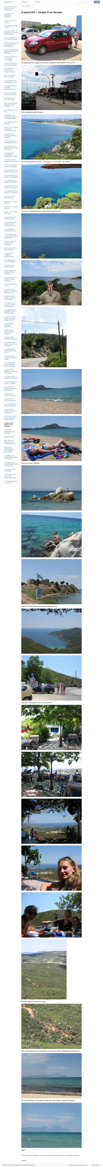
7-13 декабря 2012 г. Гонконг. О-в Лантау (11, 171)
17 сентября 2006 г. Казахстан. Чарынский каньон (10, 476)
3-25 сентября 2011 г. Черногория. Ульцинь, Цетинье (10, 224)
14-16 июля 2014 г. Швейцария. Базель (10, 141)
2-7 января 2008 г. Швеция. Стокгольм (10, 377)
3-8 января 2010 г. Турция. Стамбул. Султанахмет (10, 297)
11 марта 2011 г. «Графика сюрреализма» (9, 254)
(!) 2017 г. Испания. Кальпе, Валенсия (10, 93)
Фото (38, 2)
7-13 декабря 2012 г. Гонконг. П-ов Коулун (11, 191)
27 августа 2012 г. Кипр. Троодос (10, 197)
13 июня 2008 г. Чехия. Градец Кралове (9, 332)
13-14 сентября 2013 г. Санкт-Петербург (11, 165)
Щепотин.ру (8, 2)
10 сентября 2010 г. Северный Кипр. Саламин (10, 272)
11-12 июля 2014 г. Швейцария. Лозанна (11, 160)
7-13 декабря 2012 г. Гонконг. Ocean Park (11, 181)
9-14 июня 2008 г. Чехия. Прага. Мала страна (10, 357)
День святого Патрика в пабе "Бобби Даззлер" (9, 442)
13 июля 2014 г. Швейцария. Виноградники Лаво (10, 154)
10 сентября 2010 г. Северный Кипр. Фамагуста (10, 279)
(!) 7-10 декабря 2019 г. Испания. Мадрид (11, 38)
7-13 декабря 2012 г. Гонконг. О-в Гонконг (11, 186)
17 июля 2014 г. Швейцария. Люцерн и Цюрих (11, 135)
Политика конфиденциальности (78, 1165)
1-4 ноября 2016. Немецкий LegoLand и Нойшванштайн (10, 116)
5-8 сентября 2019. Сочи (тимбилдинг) (10, 64)
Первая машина (9, 437)
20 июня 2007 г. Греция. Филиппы (10, 394)
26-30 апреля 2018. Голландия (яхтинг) (10, 81)
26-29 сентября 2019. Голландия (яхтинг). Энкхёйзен (11, 51)
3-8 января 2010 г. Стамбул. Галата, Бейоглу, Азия (10, 311)
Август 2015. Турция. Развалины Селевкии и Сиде (11, 128)
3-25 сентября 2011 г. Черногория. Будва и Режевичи (11, 236)
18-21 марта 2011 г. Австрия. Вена (10, 248)
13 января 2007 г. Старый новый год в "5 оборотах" (11, 464)
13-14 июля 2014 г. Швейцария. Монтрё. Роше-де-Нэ (11, 147)
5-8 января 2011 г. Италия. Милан (10, 266)
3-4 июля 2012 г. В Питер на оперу (10, 218)
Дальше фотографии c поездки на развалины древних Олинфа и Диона (50, 1155)
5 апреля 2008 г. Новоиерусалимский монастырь (11, 371)
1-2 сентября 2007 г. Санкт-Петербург (11, 382)
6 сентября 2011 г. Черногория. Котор (10, 230)
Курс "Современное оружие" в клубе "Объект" (10, 104)
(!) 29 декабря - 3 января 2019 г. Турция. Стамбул (9, 70)
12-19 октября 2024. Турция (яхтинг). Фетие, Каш (10, 8)
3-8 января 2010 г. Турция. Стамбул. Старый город (10, 304)
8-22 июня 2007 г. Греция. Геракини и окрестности (10, 388)
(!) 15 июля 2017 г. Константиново (10, 98)
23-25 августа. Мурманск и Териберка (9, 15)
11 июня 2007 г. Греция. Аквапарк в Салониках (10, 411)
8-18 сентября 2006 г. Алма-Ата (10, 482)
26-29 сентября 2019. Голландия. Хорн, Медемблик (11, 44)
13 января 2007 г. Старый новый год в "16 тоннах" (11, 457)
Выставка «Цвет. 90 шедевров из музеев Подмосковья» (11, 32)
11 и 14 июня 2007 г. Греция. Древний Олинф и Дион (10, 417)
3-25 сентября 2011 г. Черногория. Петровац (10, 242)
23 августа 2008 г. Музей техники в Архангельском (10, 318)
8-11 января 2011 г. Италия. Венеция (10, 261)
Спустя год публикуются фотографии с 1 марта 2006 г (9, 449)
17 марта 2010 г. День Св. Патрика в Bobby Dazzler (10, 291)
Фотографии (25, 6)
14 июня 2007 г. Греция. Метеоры (10, 399)
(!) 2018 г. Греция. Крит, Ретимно (9, 76)
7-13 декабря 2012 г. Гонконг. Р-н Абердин (11, 176)
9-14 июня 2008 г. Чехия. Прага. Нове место (10, 350)
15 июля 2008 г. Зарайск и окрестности (9, 325)
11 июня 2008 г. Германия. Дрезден (10, 338)
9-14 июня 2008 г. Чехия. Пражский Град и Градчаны (10, 364)
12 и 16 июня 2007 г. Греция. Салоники (10, 405)
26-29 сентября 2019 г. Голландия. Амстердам (11, 58)
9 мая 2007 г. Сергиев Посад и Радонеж (9, 431)
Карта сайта (95, 1165)
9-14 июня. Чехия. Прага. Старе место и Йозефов (11, 344)
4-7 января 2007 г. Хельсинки (10, 470)
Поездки (24, 2)
